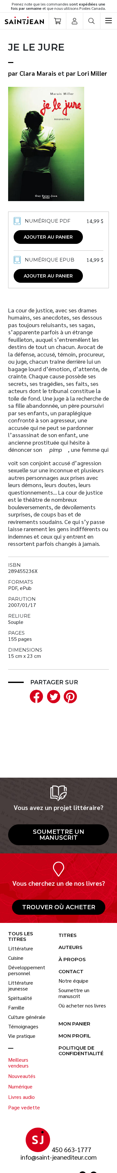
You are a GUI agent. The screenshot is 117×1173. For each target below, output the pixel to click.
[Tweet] (52, 695)
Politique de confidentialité (80, 1050)
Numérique (20, 1086)
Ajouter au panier (48, 237)
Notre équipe (73, 981)
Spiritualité (20, 998)
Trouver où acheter (58, 907)
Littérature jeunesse (20, 985)
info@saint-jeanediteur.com (58, 1157)
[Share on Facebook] (35, 695)
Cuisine (15, 958)
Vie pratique (21, 1036)
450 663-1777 (71, 1149)
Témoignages (23, 1026)
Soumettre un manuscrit (58, 834)
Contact (71, 972)
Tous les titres (20, 936)
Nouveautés (21, 1076)
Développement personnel (26, 970)
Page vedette (24, 1107)
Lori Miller (92, 73)
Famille (16, 1007)
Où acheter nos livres (82, 1005)
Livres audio (21, 1097)
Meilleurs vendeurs (18, 1063)
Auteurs (70, 947)
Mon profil (74, 1036)
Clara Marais (38, 73)
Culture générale (27, 1017)
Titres (67, 935)
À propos (72, 959)
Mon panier (74, 1024)
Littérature (20, 948)
